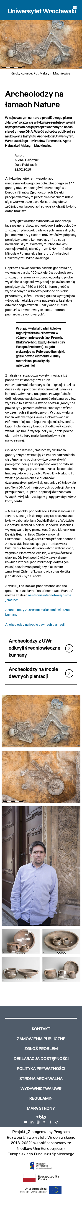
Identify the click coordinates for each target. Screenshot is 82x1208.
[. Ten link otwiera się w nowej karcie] (26, 1122)
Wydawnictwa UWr (41, 1089)
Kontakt (41, 1029)
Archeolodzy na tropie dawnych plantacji (34, 624)
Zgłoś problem (41, 1049)
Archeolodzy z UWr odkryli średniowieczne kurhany (34, 648)
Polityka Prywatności (41, 1069)
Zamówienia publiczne (41, 1039)
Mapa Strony (41, 1108)
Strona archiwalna (41, 1079)
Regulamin (41, 1098)
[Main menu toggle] (74, 7)
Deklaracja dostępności (41, 1059)
